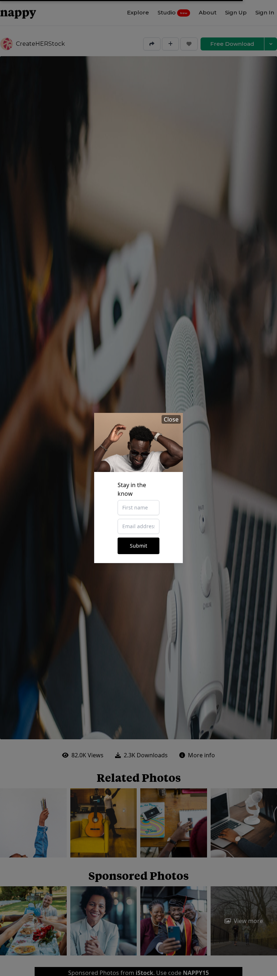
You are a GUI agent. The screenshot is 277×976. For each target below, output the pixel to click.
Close (171, 419)
